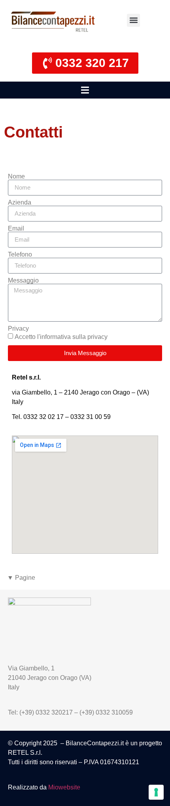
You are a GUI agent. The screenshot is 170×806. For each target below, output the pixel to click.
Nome (16, 176)
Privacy (18, 329)
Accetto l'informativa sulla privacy (61, 336)
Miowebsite (64, 787)
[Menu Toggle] (85, 90)
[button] (133, 20)
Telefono (20, 254)
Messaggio (23, 280)
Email (16, 228)
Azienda (19, 202)
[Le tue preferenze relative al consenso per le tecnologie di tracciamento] (156, 792)
